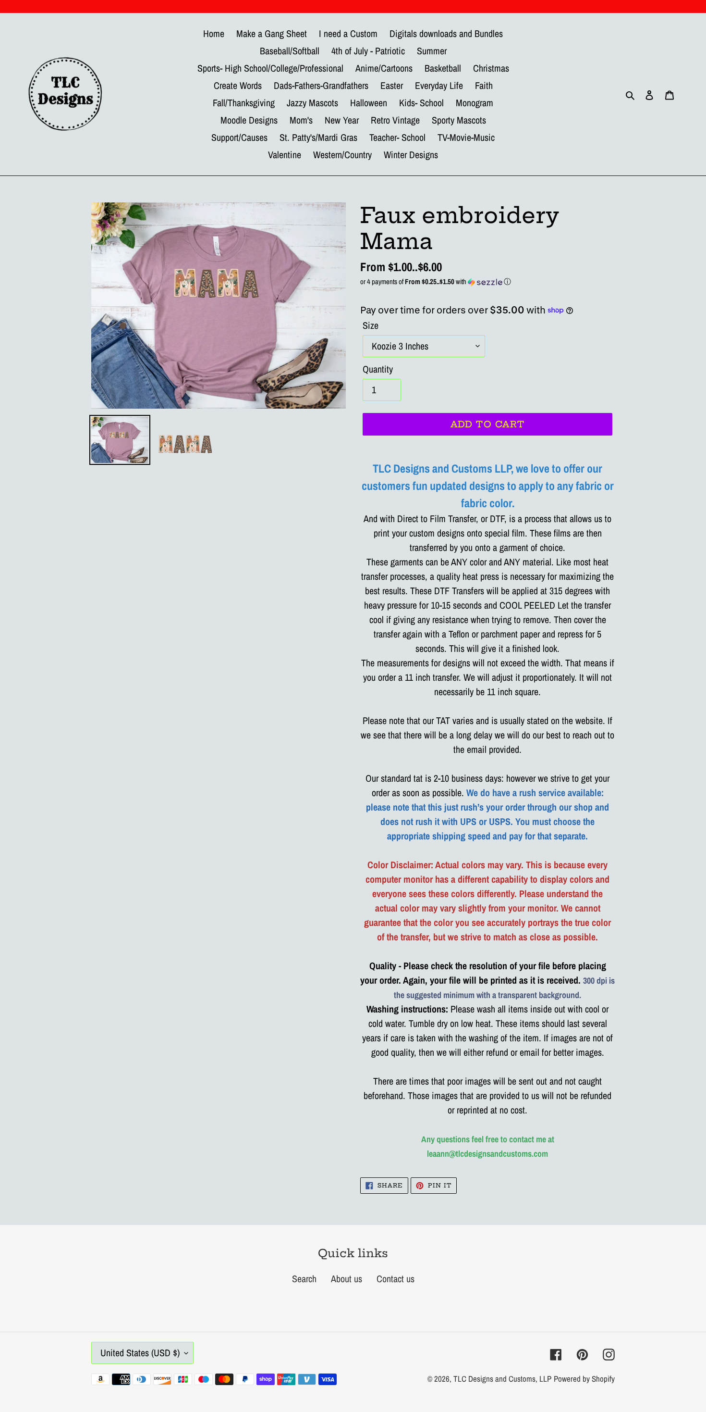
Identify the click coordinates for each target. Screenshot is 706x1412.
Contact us (395, 1278)
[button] (487, 281)
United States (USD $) (140, 1352)
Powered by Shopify (584, 1378)
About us (346, 1278)
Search (304, 1278)
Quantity (378, 368)
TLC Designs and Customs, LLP (502, 1378)
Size (370, 325)
